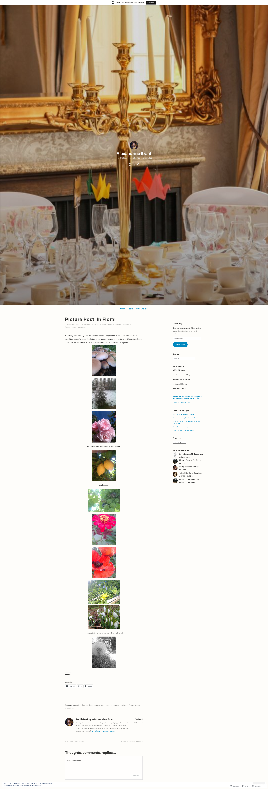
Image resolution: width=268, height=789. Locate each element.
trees (72, 708)
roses (137, 705)
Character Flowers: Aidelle (131, 741)
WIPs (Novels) (142, 309)
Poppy (131, 705)
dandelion (77, 705)
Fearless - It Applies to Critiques (183, 414)
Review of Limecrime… (188, 479)
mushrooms (105, 705)
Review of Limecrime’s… (188, 482)
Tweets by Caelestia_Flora (181, 402)
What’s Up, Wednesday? (75, 741)
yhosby (181, 466)
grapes (97, 705)
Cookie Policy (37, 785)
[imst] (129, 164)
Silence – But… (184, 460)
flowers (85, 705)
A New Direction (179, 370)
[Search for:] (184, 358)
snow (67, 708)
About (122, 309)
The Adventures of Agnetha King (184, 427)
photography (116, 705)
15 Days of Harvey (180, 384)
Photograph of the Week (112, 324)
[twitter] (134, 164)
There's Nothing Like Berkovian (183, 430)
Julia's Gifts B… (185, 473)
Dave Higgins (184, 454)
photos (125, 705)
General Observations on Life (94, 324)
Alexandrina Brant (134, 153)
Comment (135, 776)
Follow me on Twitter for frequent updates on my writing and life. (187, 397)
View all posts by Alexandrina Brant (103, 731)
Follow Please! (180, 344)
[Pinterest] (138, 164)
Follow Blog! (178, 324)
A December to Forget (181, 379)
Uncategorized (127, 324)
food (91, 705)
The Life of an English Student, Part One (186, 418)
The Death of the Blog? (182, 374)
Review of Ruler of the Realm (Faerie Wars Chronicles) (187, 422)
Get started (151, 2)
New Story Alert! (179, 388)
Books (130, 309)
